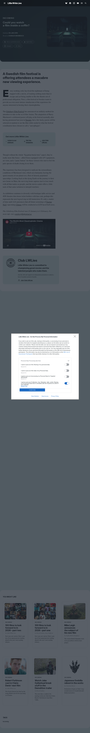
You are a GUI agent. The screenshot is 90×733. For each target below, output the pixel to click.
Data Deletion (35, 396)
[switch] (67, 364)
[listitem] (45, 361)
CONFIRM (32, 390)
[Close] (75, 337)
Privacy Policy (55, 396)
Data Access (45, 396)
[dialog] (45, 366)
